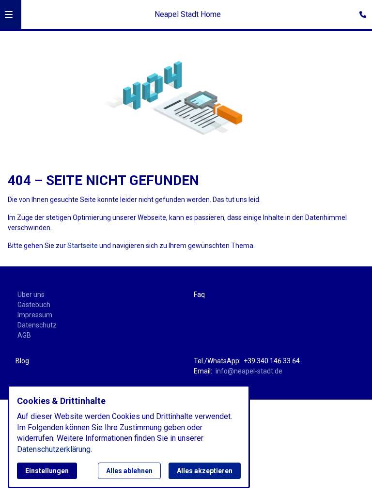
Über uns (31, 294)
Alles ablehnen (129, 471)
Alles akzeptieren (204, 471)
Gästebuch (33, 305)
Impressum (34, 315)
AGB (24, 335)
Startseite (82, 245)
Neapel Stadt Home (188, 14)
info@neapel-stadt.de (249, 371)
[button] (8, 14)
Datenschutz (37, 325)
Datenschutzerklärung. (54, 449)
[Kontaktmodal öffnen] (360, 11)
